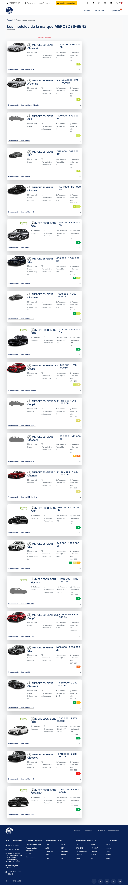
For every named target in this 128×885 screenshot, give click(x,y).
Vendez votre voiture (67, 3)
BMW (47, 845)
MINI (47, 858)
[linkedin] (111, 3)
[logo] (9, 831)
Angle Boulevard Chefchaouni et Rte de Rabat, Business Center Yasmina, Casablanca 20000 (14, 857)
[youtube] (93, 3)
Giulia (108, 858)
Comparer (115, 10)
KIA (77, 845)
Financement (30, 857)
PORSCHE (49, 851)
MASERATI (64, 851)
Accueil (87, 10)
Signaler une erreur (44, 37)
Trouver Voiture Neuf (33, 845)
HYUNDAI (79, 848)
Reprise (28, 853)
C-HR (108, 845)
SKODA (93, 855)
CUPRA (63, 855)
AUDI (47, 848)
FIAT (92, 858)
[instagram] (105, 3)
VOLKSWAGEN (81, 851)
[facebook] (87, 3)
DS (61, 858)
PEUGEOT (94, 848)
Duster (108, 855)
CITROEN (93, 851)
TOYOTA (79, 855)
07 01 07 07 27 (14, 3)
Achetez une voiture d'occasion (38, 3)
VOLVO (63, 845)
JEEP (47, 855)
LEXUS (63, 848)
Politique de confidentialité (108, 831)
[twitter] (99, 3)
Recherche (99, 10)
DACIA (78, 858)
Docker (108, 848)
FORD (92, 845)
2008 (108, 851)
